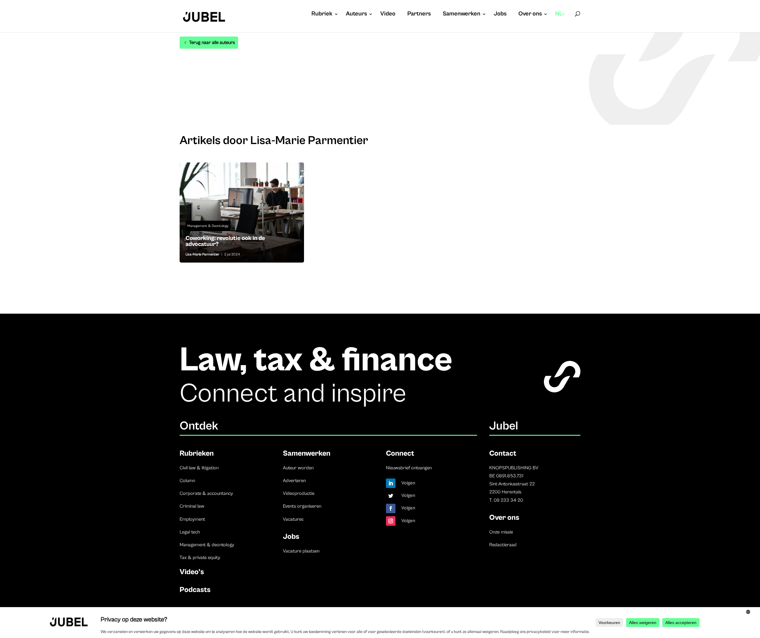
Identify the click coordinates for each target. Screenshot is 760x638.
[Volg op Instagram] (390, 521)
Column (187, 480)
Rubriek (321, 14)
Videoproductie (298, 493)
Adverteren (294, 480)
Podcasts (195, 589)
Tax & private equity (200, 557)
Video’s (192, 572)
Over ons (530, 14)
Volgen (408, 483)
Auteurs (356, 14)
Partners (419, 14)
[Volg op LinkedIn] (390, 483)
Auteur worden (298, 467)
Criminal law (192, 506)
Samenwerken (461, 14)
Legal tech (190, 532)
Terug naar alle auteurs (212, 42)
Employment (192, 519)
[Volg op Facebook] (390, 508)
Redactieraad (503, 544)
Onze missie (501, 532)
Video (387, 14)
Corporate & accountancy (206, 493)
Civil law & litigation (199, 467)
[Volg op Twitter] (390, 495)
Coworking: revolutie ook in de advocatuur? (242, 212)
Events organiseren (302, 506)
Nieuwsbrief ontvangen (409, 467)
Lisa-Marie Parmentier (202, 254)
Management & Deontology (208, 226)
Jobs (500, 14)
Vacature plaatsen (301, 551)
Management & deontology (207, 544)
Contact (502, 453)
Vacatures (293, 519)
